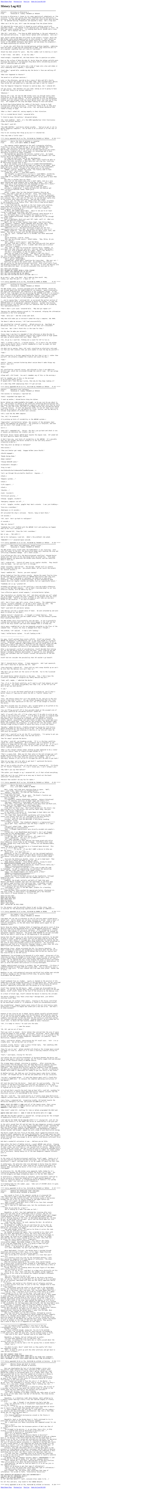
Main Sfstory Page (6, 1)
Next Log (26, 1)
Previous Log (18, 1)
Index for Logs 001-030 (38, 1)
